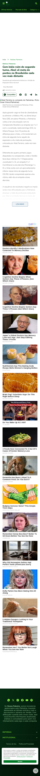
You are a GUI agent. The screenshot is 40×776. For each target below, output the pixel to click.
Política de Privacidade (26, 744)
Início (4, 60)
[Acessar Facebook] (22, 700)
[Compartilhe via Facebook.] (20, 94)
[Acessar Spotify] (31, 700)
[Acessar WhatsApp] (8, 700)
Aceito (20, 761)
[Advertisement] (20, 35)
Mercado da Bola (21, 10)
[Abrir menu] (4, 3)
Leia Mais (20, 204)
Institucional (9, 737)
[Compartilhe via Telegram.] (31, 94)
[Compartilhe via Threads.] (25, 94)
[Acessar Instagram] (17, 700)
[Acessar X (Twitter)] (13, 700)
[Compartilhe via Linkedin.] (36, 94)
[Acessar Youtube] (26, 700)
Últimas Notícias (6, 10)
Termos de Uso (11, 744)
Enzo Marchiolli (8, 87)
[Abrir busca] (36, 3)
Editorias (7, 732)
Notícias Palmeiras (16, 60)
